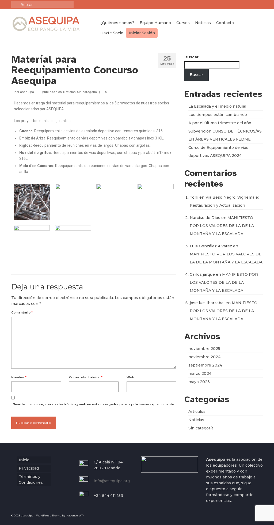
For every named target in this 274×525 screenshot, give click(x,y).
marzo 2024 (199, 373)
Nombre (18, 377)
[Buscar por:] (42, 4)
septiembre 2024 (205, 365)
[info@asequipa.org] (259, 4)
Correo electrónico (85, 377)
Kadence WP (75, 515)
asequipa (27, 92)
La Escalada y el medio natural (217, 106)
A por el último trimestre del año (219, 122)
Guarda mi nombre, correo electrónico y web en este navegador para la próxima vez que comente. (94, 404)
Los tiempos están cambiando (217, 114)
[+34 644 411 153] (251, 4)
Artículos (197, 411)
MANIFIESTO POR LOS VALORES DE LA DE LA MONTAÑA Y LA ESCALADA (222, 225)
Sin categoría (87, 92)
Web (130, 377)
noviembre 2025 (204, 348)
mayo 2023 (199, 381)
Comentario (22, 312)
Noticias (69, 92)
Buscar (191, 57)
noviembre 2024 (204, 356)
